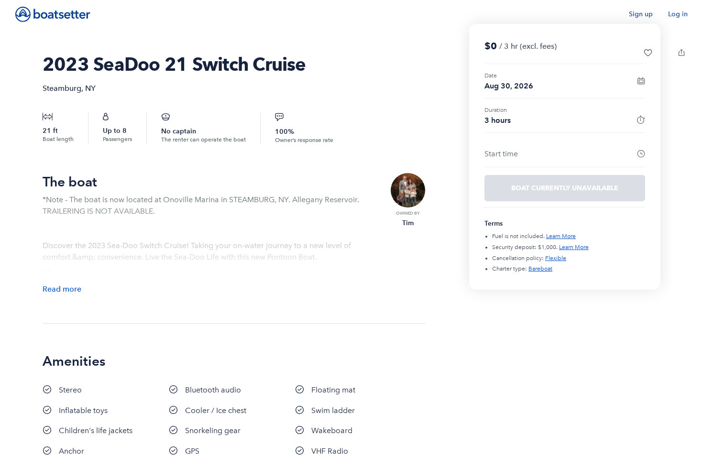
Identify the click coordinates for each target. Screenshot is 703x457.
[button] (648, 53)
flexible (555, 258)
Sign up (641, 14)
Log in (678, 14)
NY (90, 88)
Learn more (561, 236)
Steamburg (62, 88)
